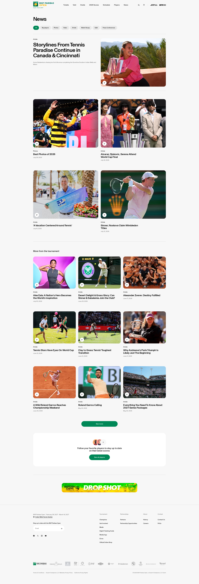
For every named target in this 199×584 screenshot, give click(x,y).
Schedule (106, 5)
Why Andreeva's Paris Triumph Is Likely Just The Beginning (140, 351)
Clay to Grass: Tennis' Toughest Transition (94, 351)
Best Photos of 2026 (44, 154)
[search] (139, 5)
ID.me (101, 539)
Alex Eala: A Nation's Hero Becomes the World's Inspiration (52, 296)
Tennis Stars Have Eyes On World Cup (53, 350)
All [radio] (36, 28)
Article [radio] (74, 28)
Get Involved (104, 523)
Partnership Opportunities (128, 523)
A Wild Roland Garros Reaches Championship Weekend (49, 406)
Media (101, 527)
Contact (160, 514)
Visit (74, 5)
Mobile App (103, 535)
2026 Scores (94, 5)
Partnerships (124, 514)
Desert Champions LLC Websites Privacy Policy (59, 572)
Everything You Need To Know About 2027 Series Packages (142, 406)
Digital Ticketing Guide (107, 531)
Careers (145, 523)
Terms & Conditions (38, 572)
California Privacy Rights (81, 572)
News (126, 5)
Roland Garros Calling (90, 404)
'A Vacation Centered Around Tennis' (52, 225)
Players (117, 5)
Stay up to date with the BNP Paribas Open (47, 523)
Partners (123, 520)
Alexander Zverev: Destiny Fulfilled (141, 295)
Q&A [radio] (96, 28)
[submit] (61, 528)
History (145, 520)
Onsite (82, 5)
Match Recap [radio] (85, 28)
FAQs (159, 523)
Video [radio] (65, 28)
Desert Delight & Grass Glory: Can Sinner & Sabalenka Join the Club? (96, 296)
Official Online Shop (106, 542)
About (145, 514)
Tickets (66, 5)
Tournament (103, 514)
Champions (103, 520)
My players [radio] (45, 28)
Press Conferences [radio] (109, 28)
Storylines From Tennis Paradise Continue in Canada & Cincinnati (59, 50)
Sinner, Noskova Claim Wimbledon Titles (119, 227)
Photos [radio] (56, 28)
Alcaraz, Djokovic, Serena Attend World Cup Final (118, 155)
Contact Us (161, 520)
